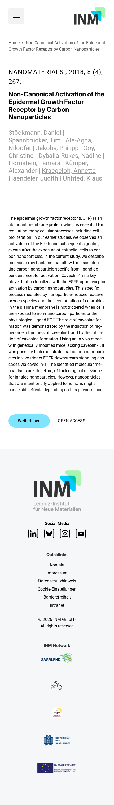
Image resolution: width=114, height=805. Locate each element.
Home (14, 42)
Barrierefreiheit (57, 597)
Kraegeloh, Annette (69, 170)
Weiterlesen (29, 420)
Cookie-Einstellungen (57, 589)
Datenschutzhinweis (57, 580)
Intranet (57, 605)
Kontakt (57, 565)
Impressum (57, 572)
